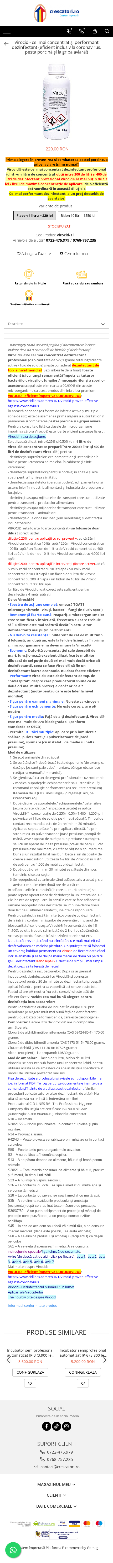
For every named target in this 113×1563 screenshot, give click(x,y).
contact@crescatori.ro (59, 1466)
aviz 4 (16, 1261)
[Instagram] (66, 1426)
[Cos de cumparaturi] (94, 31)
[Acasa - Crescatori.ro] (56, 13)
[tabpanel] (56, 101)
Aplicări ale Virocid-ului (25, 1292)
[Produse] (7, 33)
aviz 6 (38, 1261)
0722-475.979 (59, 1452)
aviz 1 (81, 1256)
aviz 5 (27, 1261)
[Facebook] (46, 1426)
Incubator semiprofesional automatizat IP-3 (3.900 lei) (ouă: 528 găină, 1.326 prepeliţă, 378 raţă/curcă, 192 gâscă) (30, 1353)
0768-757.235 (59, 1459)
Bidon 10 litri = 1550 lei (78, 215)
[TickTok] (56, 1426)
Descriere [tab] (15, 323)
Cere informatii (76, 253)
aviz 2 (92, 1256)
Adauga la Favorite (35, 253)
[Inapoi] (4, 43)
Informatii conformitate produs (32, 1305)
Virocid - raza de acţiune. (27, 436)
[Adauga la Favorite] (30, 1383)
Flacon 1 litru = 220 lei (35, 215)
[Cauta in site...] (107, 31)
